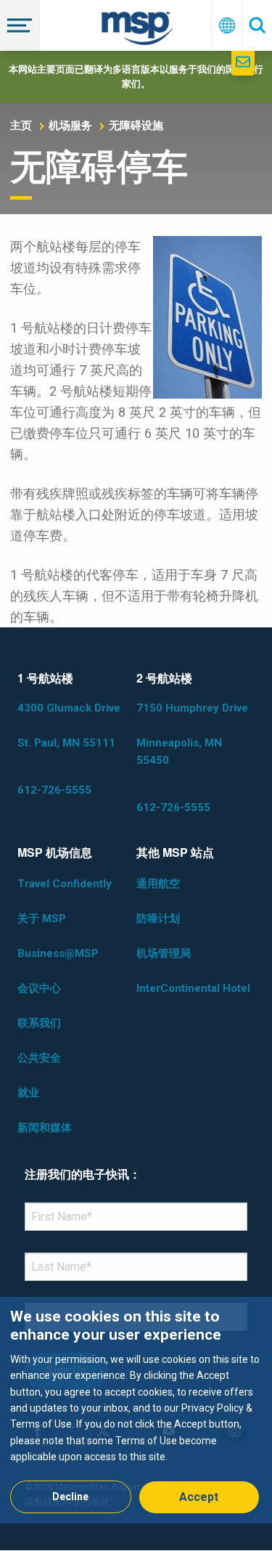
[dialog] (136, 1410)
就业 (28, 1092)
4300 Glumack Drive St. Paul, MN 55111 (68, 725)
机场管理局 (163, 953)
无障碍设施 (136, 125)
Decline (70, 1496)
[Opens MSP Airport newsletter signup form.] (243, 63)
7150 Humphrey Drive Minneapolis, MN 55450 (192, 734)
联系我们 (39, 1023)
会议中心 (39, 988)
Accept (198, 1497)
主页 (21, 125)
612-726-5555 (54, 790)
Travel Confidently (64, 883)
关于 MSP (41, 918)
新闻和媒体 (44, 1127)
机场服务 (70, 125)
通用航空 (158, 883)
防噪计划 (158, 918)
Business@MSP (58, 953)
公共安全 (39, 1057)
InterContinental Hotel (193, 988)
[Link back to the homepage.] (137, 31)
